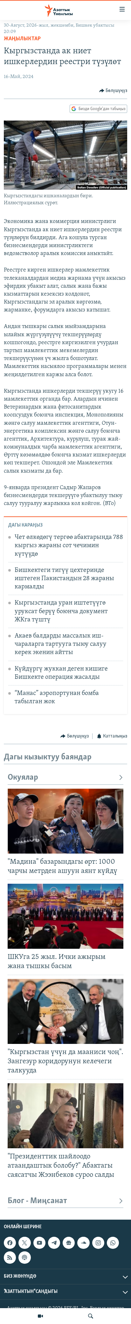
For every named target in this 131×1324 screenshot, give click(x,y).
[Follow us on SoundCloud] (83, 1243)
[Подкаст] (24, 1258)
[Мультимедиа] (40, 1316)
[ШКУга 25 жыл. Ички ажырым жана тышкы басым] (65, 916)
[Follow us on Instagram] (98, 1243)
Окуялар (23, 777)
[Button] (113, 91)
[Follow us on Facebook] (10, 1243)
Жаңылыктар (22, 39)
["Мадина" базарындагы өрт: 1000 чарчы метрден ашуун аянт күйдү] (65, 821)
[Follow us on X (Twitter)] (24, 1243)
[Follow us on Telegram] (54, 1243)
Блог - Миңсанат (37, 1201)
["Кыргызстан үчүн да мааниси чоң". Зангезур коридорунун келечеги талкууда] (65, 1011)
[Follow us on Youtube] (39, 1243)
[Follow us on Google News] (69, 1243)
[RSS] (10, 1258)
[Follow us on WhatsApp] (113, 1243)
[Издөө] (90, 1316)
